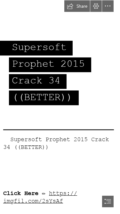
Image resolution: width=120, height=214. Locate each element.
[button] (77, 6)
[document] (60, 107)
